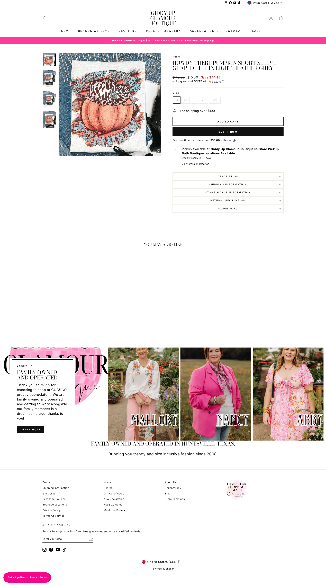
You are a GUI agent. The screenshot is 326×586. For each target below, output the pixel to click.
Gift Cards (49, 493)
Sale (257, 30)
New (65, 30)
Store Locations (175, 499)
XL (203, 100)
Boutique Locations (54, 504)
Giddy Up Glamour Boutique (163, 18)
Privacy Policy (51, 510)
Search (108, 488)
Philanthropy (173, 488)
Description (228, 176)
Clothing (129, 30)
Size (176, 93)
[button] (228, 81)
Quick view (71, 308)
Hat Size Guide (113, 504)
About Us (171, 482)
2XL (215, 100)
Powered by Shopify (163, 568)
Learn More (31, 429)
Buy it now (228, 131)
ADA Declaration (114, 499)
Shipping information (228, 184)
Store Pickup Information (228, 192)
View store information (195, 163)
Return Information (228, 200)
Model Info (228, 208)
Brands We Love (94, 30)
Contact (47, 482)
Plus (151, 30)
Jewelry (173, 30)
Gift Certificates (114, 493)
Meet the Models (114, 510)
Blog (168, 493)
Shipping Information (55, 488)
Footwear (233, 30)
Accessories (203, 30)
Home (176, 56)
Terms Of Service (53, 515)
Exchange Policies (54, 499)
